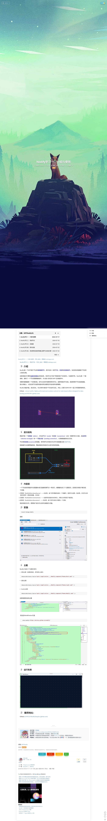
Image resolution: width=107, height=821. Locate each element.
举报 (53, 768)
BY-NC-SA (56, 735)
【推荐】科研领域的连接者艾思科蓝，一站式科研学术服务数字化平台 (32, 782)
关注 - (29, 759)
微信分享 (66, 754)
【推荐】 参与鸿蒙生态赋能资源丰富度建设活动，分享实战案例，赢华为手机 (34, 777)
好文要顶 (42, 754)
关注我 (50, 754)
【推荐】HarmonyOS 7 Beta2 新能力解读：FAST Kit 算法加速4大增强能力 (34, 778)
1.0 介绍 (91, 330)
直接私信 (55, 733)
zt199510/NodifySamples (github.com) (36, 716)
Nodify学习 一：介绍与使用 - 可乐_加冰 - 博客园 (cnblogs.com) (36, 359)
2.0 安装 (91, 333)
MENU (6, 3)
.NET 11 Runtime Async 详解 (25, 809)
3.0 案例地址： (93, 335)
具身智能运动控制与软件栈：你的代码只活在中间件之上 (31, 806)
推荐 (62, 737)
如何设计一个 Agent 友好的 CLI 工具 (26, 813)
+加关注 (20, 762)
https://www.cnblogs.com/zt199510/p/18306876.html (47, 732)
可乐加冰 (37, 730)
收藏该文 (59, 754)
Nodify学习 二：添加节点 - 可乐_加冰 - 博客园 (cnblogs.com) (38, 362)
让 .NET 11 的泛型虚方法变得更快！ (26, 808)
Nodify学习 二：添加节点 (28, 766)
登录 (35, 774)
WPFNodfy (24, 744)
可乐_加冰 (25, 758)
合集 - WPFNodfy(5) (26, 333)
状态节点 (67, 442)
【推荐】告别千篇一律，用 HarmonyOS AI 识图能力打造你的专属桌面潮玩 (34, 780)
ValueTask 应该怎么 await (24, 811)
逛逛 (40, 774)
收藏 (50, 768)
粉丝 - (25, 759)
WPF (25, 747)
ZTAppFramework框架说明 (29, 764)
